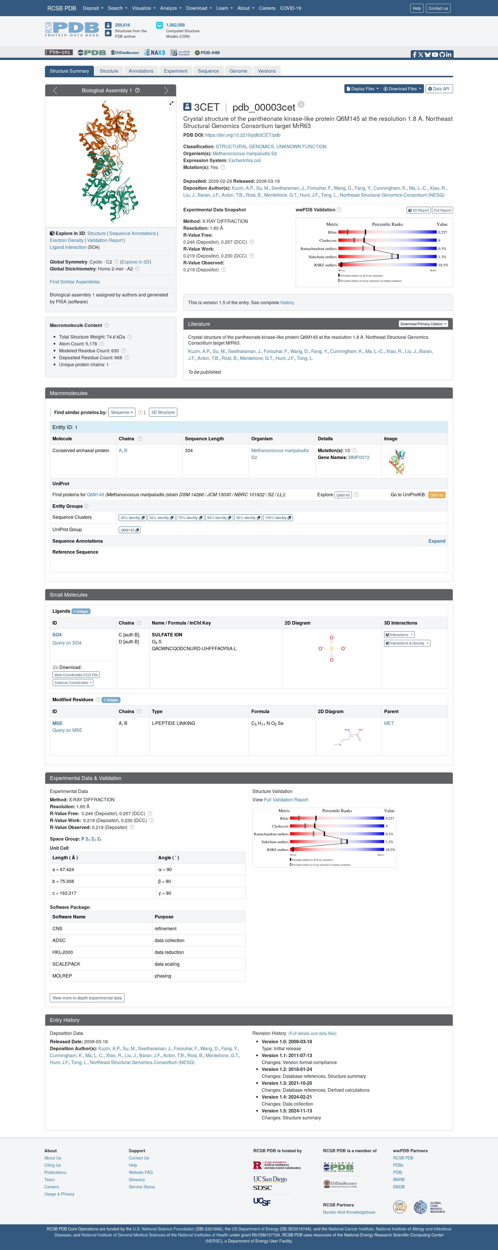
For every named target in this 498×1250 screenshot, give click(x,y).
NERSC (214, 1241)
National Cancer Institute (351, 1229)
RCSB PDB (61, 8)
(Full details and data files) (312, 1033)
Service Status (142, 1186)
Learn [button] (222, 8)
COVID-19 (290, 8)
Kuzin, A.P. (243, 188)
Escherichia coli (245, 160)
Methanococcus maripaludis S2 (245, 153)
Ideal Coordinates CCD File (76, 674)
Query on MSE (67, 730)
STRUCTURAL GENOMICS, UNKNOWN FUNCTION (271, 146)
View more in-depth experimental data (87, 998)
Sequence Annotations (132, 233)
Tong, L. (329, 194)
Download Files (403, 88)
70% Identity (188, 517)
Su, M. (262, 188)
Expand (437, 540)
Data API (441, 88)
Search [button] (116, 8)
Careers (267, 8)
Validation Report (104, 240)
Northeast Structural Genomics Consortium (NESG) (392, 194)
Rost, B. (254, 194)
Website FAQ (141, 1172)
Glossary (137, 1179)
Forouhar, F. (319, 188)
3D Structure (163, 412)
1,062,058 (175, 25)
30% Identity (130, 517)
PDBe (398, 1165)
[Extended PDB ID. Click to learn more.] (301, 104)
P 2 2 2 (91, 838)
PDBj (397, 1172)
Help (417, 8)
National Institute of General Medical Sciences (123, 1235)
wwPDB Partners (410, 1150)
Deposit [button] (91, 8)
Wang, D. (343, 188)
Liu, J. (189, 194)
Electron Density (67, 240)
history (287, 302)
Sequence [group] (120, 412)
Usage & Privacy (59, 1194)
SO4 (57, 634)
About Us (52, 1158)
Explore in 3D (136, 261)
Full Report (442, 210)
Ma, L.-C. (418, 188)
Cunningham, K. (390, 188)
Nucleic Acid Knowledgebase (349, 1212)
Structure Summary (69, 70)
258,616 (122, 25)
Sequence (208, 70)
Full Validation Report (286, 799)
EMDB (399, 1186)
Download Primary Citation (422, 323)
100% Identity (275, 517)
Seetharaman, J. (288, 188)
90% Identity (217, 517)
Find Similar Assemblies (75, 281)
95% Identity (246, 517)
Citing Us (52, 1165)
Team (49, 1179)
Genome (238, 70)
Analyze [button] (169, 8)
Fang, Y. (363, 188)
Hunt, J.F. (309, 194)
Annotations (141, 70)
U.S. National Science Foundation (163, 1229)
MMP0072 (358, 457)
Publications (55, 1172)
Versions (267, 70)
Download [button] (197, 8)
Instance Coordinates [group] (72, 682)
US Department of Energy (255, 1229)
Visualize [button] (142, 8)
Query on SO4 (67, 642)
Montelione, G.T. (280, 194)
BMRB (399, 1179)
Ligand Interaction (68, 247)
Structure (109, 70)
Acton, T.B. (233, 194)
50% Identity (159, 517)
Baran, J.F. (208, 194)
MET (389, 723)
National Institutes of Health (203, 1235)
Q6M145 (95, 494)
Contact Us (139, 1158)
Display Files (363, 88)
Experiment (175, 70)
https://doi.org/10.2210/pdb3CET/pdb (242, 134)
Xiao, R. (438, 188)
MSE (57, 723)
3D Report (421, 210)
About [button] (244, 8)
